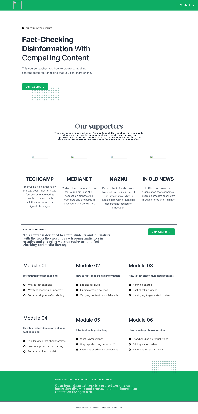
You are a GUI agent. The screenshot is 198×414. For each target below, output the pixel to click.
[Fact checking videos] (143, 290)
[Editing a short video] (143, 344)
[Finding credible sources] (92, 290)
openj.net (106, 407)
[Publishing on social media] (146, 350)
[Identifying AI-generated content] (150, 295)
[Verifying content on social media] (97, 295)
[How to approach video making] (43, 346)
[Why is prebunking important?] (95, 344)
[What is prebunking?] (89, 339)
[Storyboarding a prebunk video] (148, 339)
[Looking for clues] (88, 285)
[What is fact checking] (37, 285)
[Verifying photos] (140, 285)
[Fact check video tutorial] (39, 351)
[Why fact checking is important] (43, 290)
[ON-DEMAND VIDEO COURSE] (37, 28)
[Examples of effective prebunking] (97, 350)
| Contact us (116, 407)
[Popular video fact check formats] (44, 341)
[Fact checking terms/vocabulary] (43, 295)
